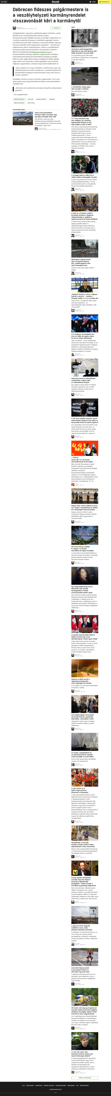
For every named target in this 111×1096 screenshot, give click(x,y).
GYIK (23, 1085)
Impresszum (38, 1085)
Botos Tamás (19, 27)
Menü (5, 1)
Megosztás (57, 28)
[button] (19, 99)
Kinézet (94, 1)
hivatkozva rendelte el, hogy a (41, 52)
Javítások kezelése (49, 1085)
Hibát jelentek (30, 1085)
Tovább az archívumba (85, 1077)
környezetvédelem (21, 28)
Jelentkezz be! (105, 1)
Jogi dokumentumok (61, 1085)
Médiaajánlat (71, 1085)
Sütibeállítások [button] (84, 1085)
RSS (77, 1085)
